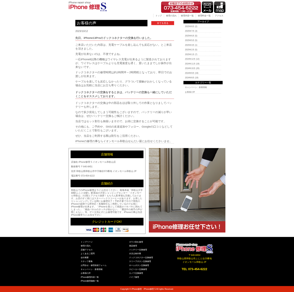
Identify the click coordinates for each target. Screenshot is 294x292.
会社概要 (85, 257)
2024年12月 (190, 59)
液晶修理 (133, 246)
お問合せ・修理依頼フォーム (94, 265)
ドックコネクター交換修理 (141, 257)
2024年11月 (190, 64)
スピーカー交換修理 (138, 269)
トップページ (87, 242)
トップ (158, 15)
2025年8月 (189, 26)
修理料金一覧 (204, 15)
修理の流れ (171, 15)
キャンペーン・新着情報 (196, 87)
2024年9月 (189, 73)
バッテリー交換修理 (138, 250)
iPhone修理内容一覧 (90, 277)
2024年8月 (189, 77)
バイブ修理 (134, 277)
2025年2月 (189, 49)
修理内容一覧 (187, 15)
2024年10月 (190, 68)
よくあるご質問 (88, 253)
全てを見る (162, 23)
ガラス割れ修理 (136, 242)
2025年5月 (189, 40)
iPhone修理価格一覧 (90, 281)
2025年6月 (189, 36)
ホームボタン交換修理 (139, 265)
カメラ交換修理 (136, 273)
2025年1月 (189, 54)
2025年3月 (189, 45)
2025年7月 (189, 31)
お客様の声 (190, 92)
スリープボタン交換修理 (140, 261)
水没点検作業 (135, 253)
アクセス (219, 15)
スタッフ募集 (87, 261)
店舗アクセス (87, 250)
